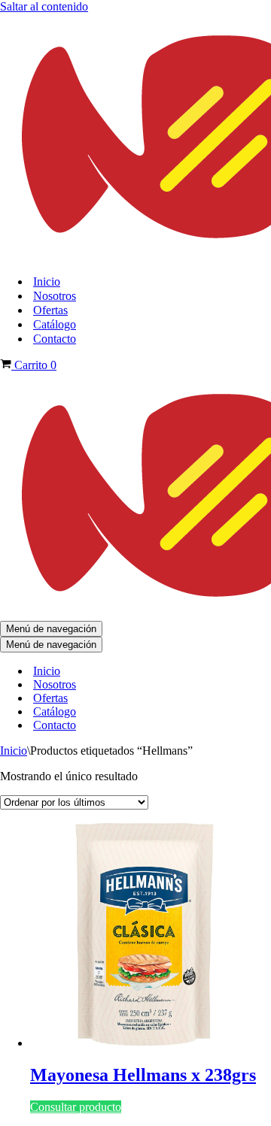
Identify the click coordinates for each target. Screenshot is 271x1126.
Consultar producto (75, 1106)
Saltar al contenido (44, 6)
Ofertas (50, 310)
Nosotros (54, 295)
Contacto (54, 338)
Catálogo (54, 324)
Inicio (46, 281)
